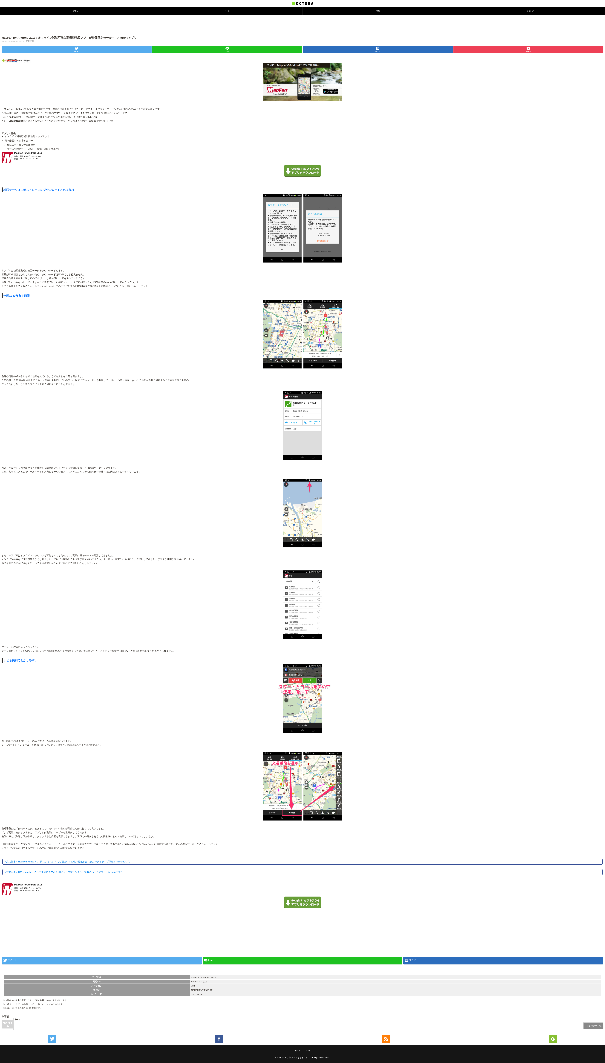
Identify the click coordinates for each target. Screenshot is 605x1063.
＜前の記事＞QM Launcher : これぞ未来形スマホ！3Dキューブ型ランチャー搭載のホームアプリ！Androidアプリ (63, 872)
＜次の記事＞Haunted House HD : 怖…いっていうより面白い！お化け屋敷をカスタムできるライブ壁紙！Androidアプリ (67, 861)
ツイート (76, 51)
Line (227, 51)
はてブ (377, 51)
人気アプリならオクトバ (298, 1057)
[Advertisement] (302, 25)
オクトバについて (302, 1050)
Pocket (528, 51)
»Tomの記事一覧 (593, 1026)
